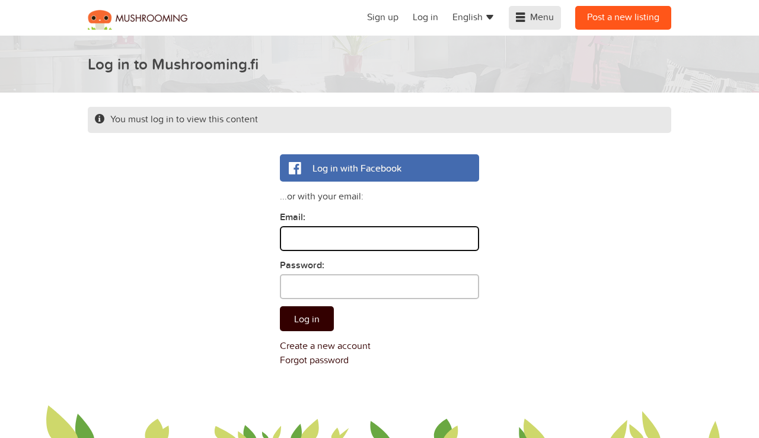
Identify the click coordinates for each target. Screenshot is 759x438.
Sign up (382, 16)
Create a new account (325, 345)
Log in (425, 16)
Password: (302, 265)
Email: (292, 217)
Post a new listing (623, 16)
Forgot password (314, 359)
